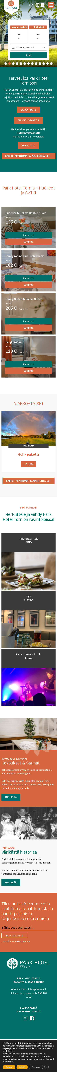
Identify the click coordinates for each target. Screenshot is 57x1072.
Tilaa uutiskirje (14, 935)
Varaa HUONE (28, 109)
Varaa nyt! (28, 235)
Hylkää (22, 1067)
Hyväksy (9, 1067)
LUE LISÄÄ (11, 797)
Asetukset (36, 1067)
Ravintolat (29, 145)
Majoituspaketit (28, 120)
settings (9, 1061)
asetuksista (8, 1051)
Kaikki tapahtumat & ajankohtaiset (28, 156)
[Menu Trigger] (51, 5)
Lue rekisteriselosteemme (15, 941)
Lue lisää (28, 241)
